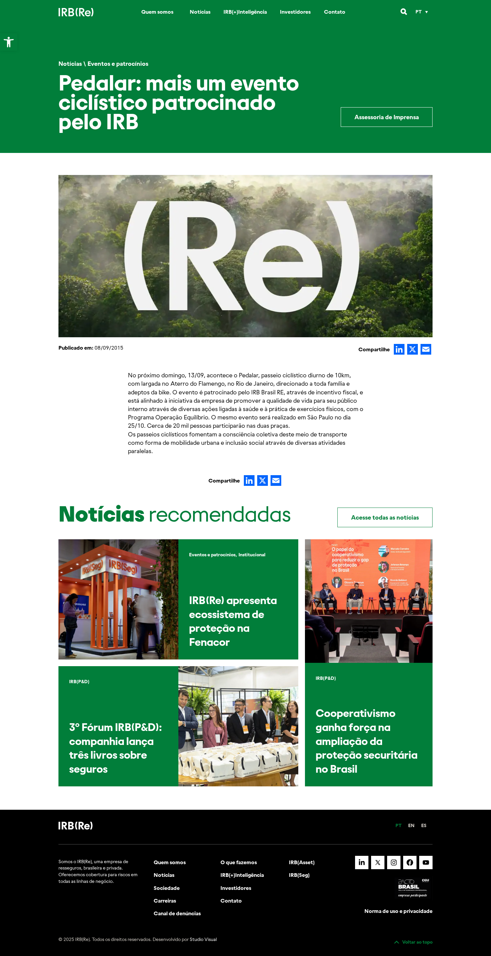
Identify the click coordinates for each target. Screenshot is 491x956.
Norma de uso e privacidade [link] (398, 911)
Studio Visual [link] (203, 939)
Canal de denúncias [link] (177, 913)
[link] (8, 42)
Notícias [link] (200, 12)
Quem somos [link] (157, 12)
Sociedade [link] (167, 888)
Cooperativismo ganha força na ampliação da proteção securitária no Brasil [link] (367, 741)
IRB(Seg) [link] (299, 875)
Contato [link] (334, 12)
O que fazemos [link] (238, 862)
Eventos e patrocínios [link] (118, 63)
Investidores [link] (295, 12)
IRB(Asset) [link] (302, 862)
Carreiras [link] (165, 901)
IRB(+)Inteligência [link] (245, 12)
